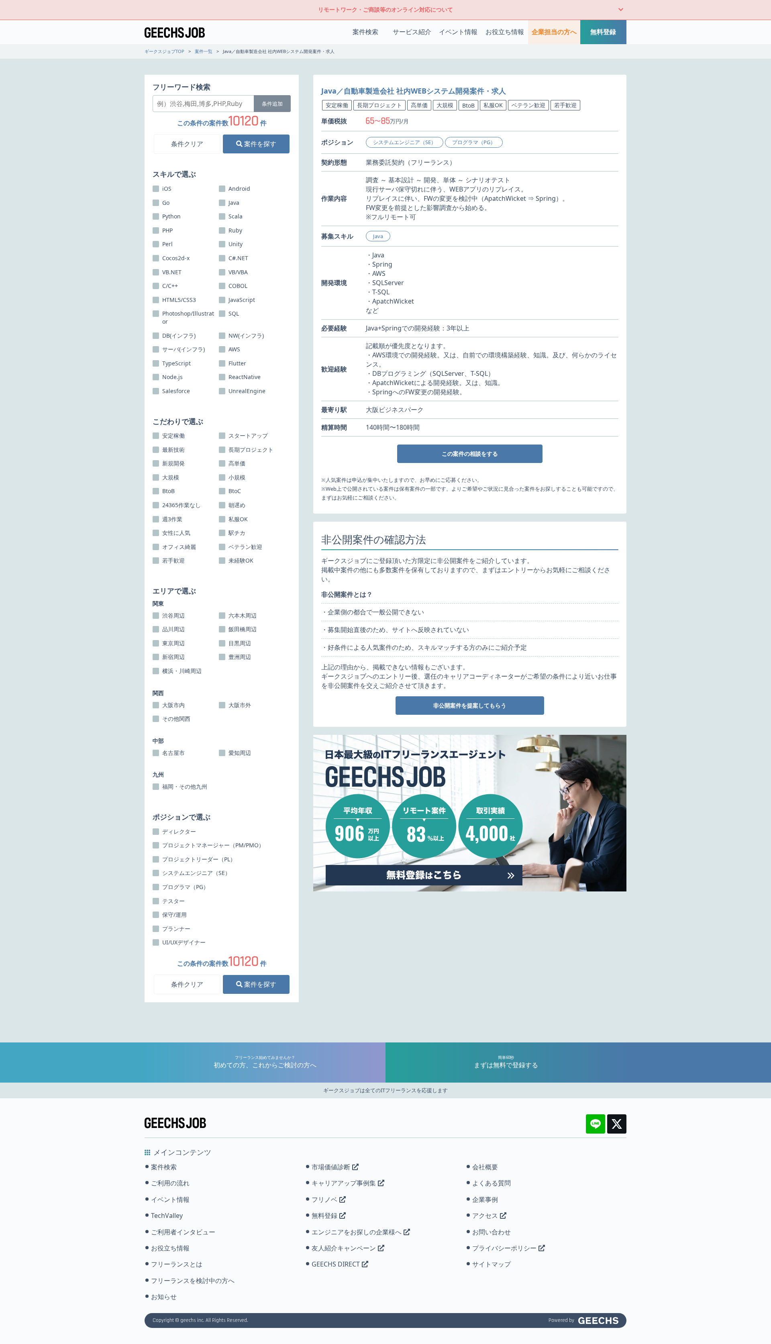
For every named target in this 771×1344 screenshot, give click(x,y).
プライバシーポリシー (504, 1248)
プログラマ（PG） (474, 142)
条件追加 (272, 103)
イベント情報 (458, 31)
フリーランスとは (176, 1264)
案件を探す (259, 143)
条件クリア (187, 143)
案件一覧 (203, 51)
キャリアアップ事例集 (344, 1183)
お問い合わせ (491, 1232)
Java (378, 236)
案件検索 (365, 31)
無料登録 (603, 31)
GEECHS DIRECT (336, 1264)
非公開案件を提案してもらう (469, 705)
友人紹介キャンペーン (344, 1248)
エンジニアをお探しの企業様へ (357, 1232)
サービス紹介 (412, 31)
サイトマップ (491, 1264)
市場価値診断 (331, 1166)
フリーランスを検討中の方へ (193, 1280)
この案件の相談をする (470, 453)
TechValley (167, 1215)
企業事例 (485, 1199)
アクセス (485, 1215)
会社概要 (485, 1166)
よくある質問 (491, 1183)
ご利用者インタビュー (183, 1232)
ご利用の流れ (170, 1183)
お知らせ (164, 1296)
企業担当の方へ (554, 31)
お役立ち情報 (504, 31)
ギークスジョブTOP (164, 51)
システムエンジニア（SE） (404, 142)
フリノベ (324, 1199)
